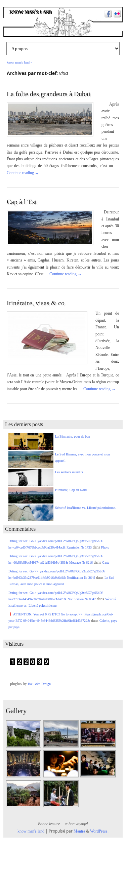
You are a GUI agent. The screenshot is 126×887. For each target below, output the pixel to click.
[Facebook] (107, 14)
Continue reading (23, 172)
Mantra (79, 831)
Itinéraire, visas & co (36, 303)
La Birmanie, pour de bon (72, 436)
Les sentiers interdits (69, 472)
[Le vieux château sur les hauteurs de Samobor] (24, 747)
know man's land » (19, 62)
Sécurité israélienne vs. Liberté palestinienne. (85, 508)
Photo (105, 547)
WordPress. (99, 831)
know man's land (31, 12)
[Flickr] (116, 14)
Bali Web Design (39, 684)
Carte (105, 562)
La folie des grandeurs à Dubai (48, 93)
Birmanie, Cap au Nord (71, 490)
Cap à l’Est (22, 201)
